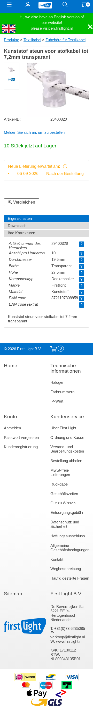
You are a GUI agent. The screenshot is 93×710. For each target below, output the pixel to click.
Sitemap (13, 593)
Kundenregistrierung (21, 447)
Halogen (57, 382)
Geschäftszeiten (64, 494)
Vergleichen (23, 202)
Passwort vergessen (21, 438)
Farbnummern (62, 392)
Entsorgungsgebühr (66, 513)
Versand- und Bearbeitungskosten (67, 449)
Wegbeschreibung (65, 569)
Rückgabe (59, 484)
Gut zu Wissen (62, 503)
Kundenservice (67, 416)
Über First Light (63, 428)
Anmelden (12, 428)
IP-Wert (56, 401)
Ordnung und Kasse (67, 438)
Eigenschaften (20, 218)
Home (10, 365)
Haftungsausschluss (67, 536)
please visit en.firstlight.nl (52, 28)
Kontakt (56, 559)
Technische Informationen (65, 368)
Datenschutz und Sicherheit (64, 524)
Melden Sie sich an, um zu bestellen (34, 132)
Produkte (11, 40)
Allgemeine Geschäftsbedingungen (69, 548)
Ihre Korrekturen (21, 233)
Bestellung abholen (66, 461)
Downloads (17, 226)
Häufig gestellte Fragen (69, 578)
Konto (10, 416)
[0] (84, 4)
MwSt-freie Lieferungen (60, 472)
